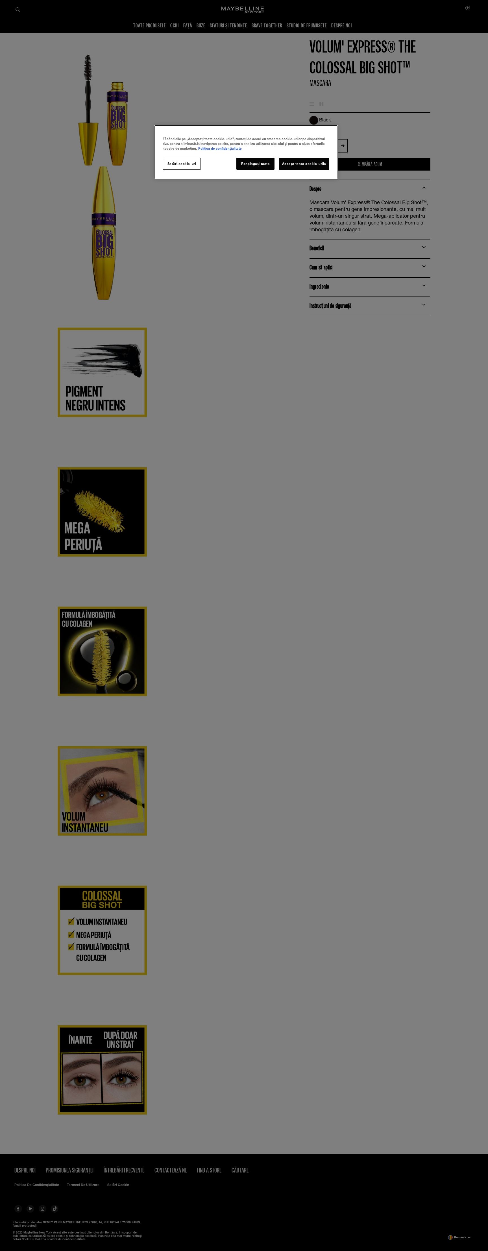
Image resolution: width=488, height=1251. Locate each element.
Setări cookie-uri (181, 163)
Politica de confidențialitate (220, 148)
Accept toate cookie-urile (304, 163)
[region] (246, 152)
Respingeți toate (255, 163)
